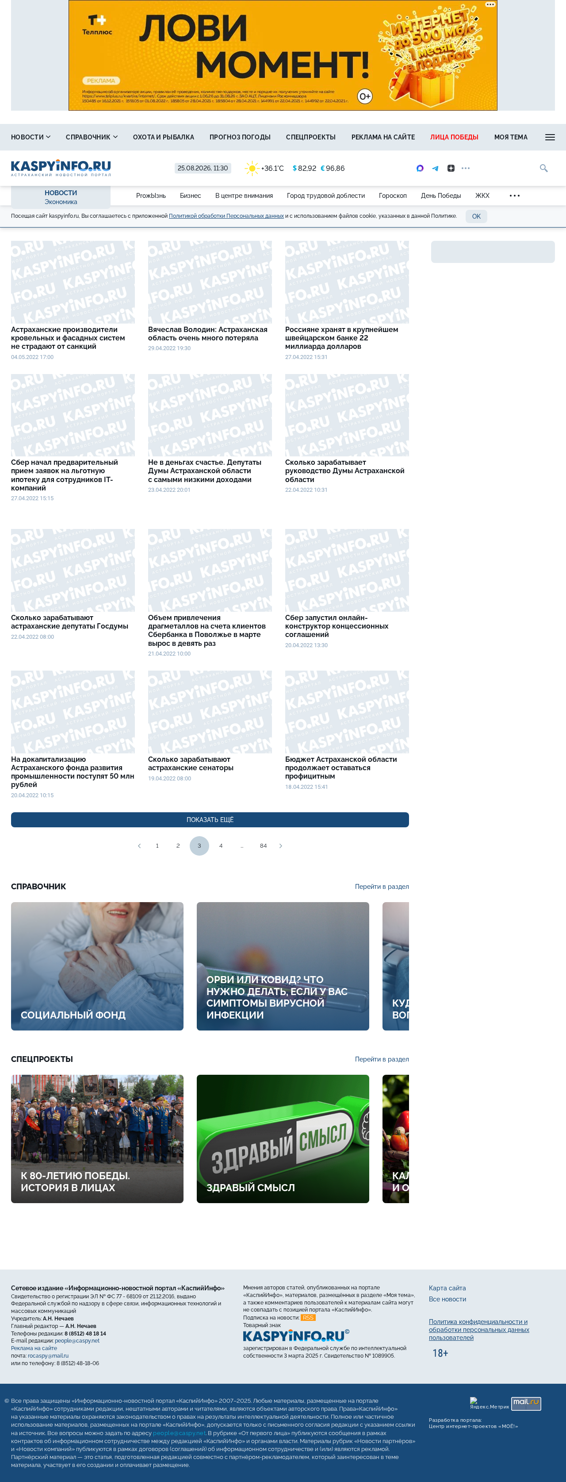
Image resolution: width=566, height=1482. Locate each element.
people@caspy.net (77, 1341)
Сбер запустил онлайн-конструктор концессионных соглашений (337, 626)
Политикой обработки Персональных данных (226, 216)
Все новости (447, 1299)
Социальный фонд (73, 1015)
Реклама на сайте (383, 137)
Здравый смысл (251, 1187)
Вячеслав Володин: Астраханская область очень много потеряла (208, 333)
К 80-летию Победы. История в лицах (75, 1181)
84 (263, 845)
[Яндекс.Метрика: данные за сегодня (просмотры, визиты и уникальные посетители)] (489, 1404)
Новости (28, 137)
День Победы (441, 195)
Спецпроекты (311, 137)
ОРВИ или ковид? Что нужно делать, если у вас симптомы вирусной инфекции (277, 997)
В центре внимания (244, 195)
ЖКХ (482, 195)
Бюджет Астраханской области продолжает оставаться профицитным (341, 767)
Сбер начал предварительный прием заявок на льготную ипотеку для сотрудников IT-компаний (64, 475)
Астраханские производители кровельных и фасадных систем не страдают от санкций (68, 338)
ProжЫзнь (151, 195)
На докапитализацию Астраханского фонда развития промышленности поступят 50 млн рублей (72, 772)
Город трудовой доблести (326, 195)
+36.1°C (272, 168)
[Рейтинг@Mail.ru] (526, 1404)
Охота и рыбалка (164, 137)
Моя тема (511, 137)
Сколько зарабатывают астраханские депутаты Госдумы (69, 622)
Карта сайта (447, 1288)
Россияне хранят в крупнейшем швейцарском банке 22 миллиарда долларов (341, 338)
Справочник (89, 137)
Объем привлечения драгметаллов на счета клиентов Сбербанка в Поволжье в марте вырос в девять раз (207, 631)
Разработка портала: (473, 1423)
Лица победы (454, 137)
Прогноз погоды (240, 137)
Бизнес (190, 195)
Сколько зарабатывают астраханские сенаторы (191, 763)
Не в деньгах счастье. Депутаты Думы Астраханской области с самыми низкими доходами (204, 470)
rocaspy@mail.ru (48, 1356)
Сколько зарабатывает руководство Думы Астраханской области (345, 470)
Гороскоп (393, 195)
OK (476, 216)
